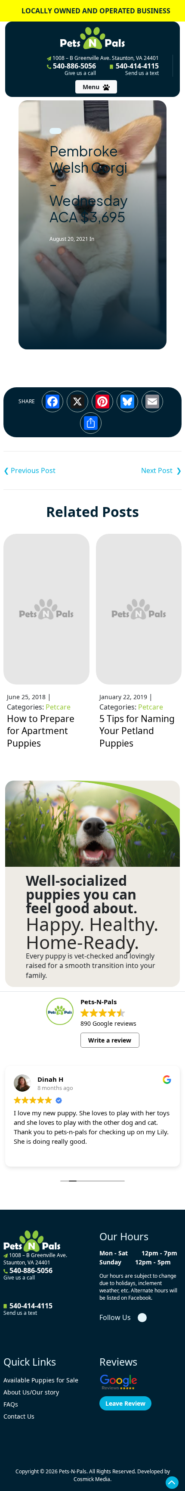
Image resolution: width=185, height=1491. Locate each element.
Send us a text (142, 73)
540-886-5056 (73, 69)
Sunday (110, 1262)
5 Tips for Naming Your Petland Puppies (137, 731)
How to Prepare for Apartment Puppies (40, 731)
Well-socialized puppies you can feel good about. (81, 894)
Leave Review (125, 1403)
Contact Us (18, 1416)
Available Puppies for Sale (40, 1380)
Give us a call (80, 73)
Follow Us (115, 1317)
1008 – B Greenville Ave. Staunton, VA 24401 (105, 58)
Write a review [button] (109, 1040)
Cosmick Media (92, 1479)
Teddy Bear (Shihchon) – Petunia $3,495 (137, 470)
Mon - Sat (113, 1253)
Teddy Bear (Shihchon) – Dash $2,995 (47, 470)
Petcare (58, 707)
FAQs (10, 1404)
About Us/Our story (31, 1392)
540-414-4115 (136, 69)
